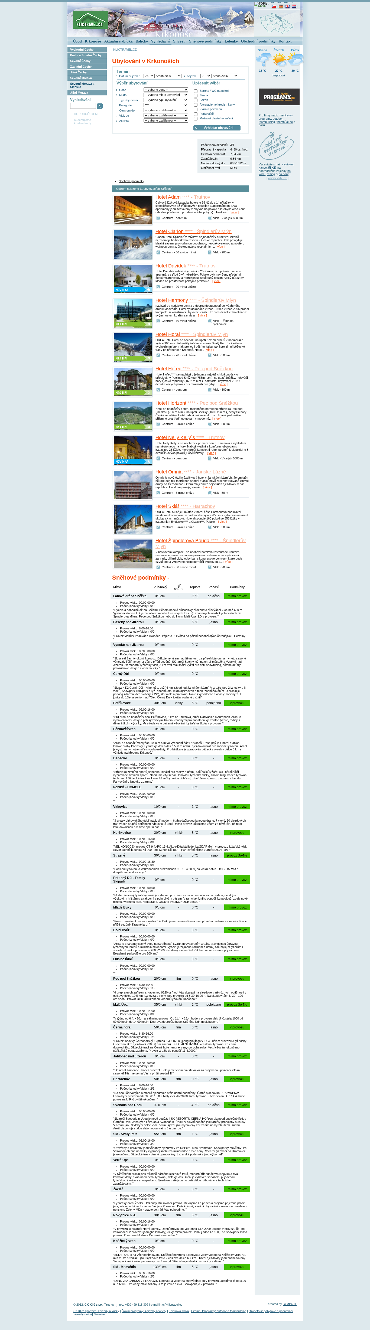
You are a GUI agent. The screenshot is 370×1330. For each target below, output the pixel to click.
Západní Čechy (81, 66)
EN (286, 3)
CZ (272, 3)
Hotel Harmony (195, 300)
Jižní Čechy (78, 72)
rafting (271, 174)
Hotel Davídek (185, 266)
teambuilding (267, 121)
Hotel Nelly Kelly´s (190, 437)
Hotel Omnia (190, 472)
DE (279, 3)
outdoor (278, 118)
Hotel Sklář (185, 506)
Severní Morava (81, 78)
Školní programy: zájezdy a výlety (144, 1311)
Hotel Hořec (194, 368)
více (234, 212)
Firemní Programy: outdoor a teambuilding (218, 1311)
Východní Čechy (81, 49)
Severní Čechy (80, 61)
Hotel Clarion (193, 231)
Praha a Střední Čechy (86, 55)
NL (292, 3)
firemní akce (285, 121)
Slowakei (99, 1314)
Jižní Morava (79, 92)
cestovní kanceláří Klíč (276, 166)
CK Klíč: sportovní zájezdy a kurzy (96, 1311)
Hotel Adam (182, 197)
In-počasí (278, 75)
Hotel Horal (191, 334)
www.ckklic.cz (277, 178)
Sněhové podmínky (131, 181)
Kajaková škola (179, 1311)
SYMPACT (290, 1304)
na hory (283, 174)
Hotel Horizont (196, 403)
